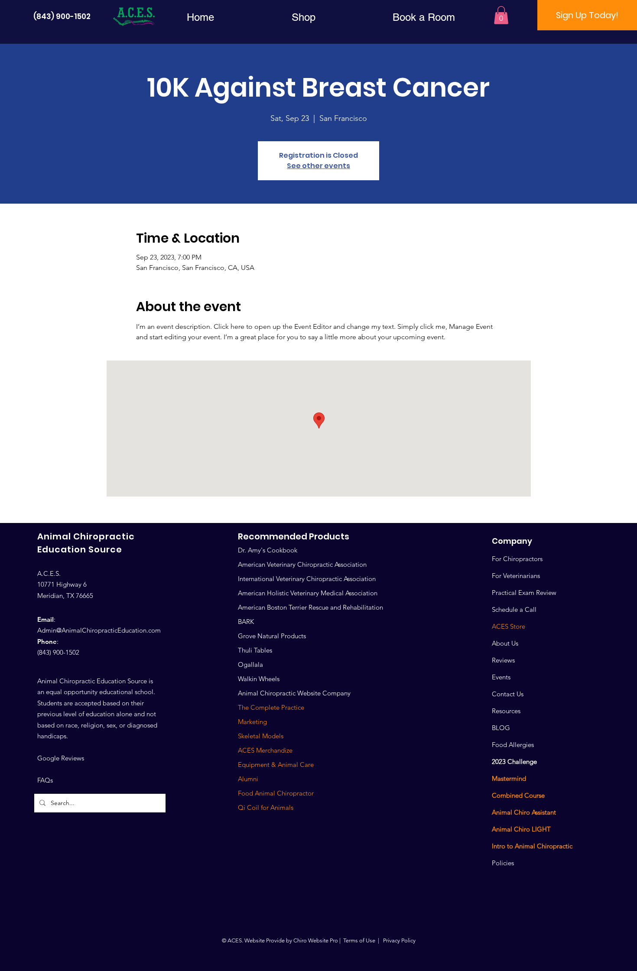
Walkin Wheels (259, 679)
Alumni (248, 779)
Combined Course (518, 795)
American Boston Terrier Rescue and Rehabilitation (310, 607)
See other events (318, 166)
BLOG (501, 728)
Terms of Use (359, 940)
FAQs (45, 780)
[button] (303, 17)
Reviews (503, 660)
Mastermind (509, 778)
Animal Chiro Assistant (524, 812)
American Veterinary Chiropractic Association (302, 564)
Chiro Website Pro (315, 940)
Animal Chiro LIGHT (521, 829)
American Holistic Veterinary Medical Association (307, 593)
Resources (506, 711)
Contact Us (507, 694)
